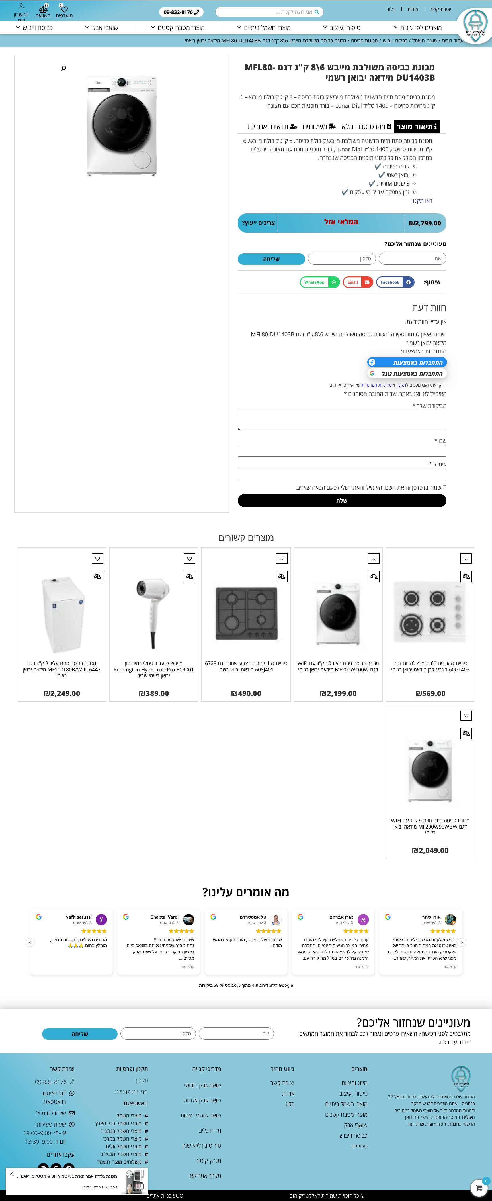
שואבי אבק (105, 27)
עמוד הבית (453, 40)
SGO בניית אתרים (165, 1195)
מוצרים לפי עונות (421, 27)
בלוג (391, 9)
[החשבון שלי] (21, 6)
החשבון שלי (21, 17)
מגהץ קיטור (208, 1161)
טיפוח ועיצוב (345, 27)
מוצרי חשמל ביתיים (267, 27)
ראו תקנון (421, 200)
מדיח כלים (209, 1130)
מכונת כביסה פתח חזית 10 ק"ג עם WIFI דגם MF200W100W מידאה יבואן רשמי (338, 666)
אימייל (437, 464)
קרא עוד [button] (187, 966)
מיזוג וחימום (355, 1083)
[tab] (417, 126)
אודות (412, 9)
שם (440, 441)
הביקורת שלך (429, 406)
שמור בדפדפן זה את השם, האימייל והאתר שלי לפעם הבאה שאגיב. (368, 487)
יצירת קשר (440, 9)
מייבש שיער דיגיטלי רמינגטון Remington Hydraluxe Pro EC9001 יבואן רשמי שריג (154, 669)
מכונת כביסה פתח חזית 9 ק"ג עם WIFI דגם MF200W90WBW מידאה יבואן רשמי (430, 826)
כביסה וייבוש (38, 27)
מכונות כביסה (364, 40)
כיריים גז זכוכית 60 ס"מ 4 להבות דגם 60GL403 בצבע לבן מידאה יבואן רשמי (430, 666)
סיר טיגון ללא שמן (201, 1145)
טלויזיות (359, 1146)
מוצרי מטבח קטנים (181, 27)
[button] (395, 282)
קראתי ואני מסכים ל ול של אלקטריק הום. (384, 385)
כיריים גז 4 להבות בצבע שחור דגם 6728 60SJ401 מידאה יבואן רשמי (246, 666)
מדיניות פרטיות (131, 1092)
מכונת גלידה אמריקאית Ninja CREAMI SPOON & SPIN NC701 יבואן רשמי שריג (66, 1176)
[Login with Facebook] (407, 362)
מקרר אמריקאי (204, 1176)
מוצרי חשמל (424, 40)
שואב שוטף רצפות (201, 1115)
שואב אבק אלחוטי (201, 1100)
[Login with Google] (407, 373)
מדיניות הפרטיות (377, 385)
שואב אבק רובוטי (202, 1085)
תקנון (401, 385)
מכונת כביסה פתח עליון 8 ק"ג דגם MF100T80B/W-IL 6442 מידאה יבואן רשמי (62, 669)
